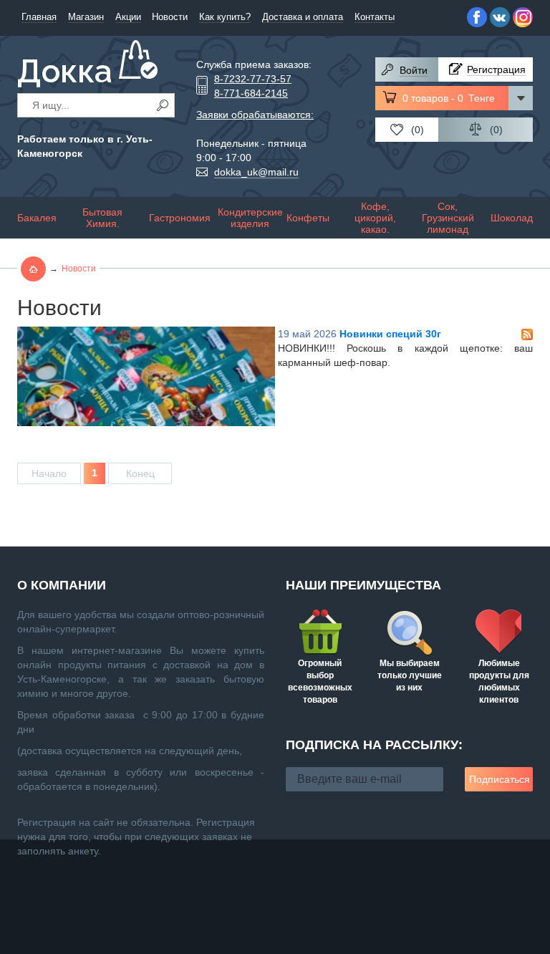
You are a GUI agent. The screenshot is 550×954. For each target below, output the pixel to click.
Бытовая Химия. (102, 217)
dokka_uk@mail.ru (256, 172)
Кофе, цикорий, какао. (375, 218)
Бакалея (37, 217)
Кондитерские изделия (250, 217)
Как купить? (225, 16)
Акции (128, 16)
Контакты (374, 16)
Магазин (86, 16)
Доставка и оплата (302, 16)
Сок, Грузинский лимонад (448, 218)
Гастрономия (180, 217)
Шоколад (512, 217)
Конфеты (307, 217)
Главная (39, 16)
